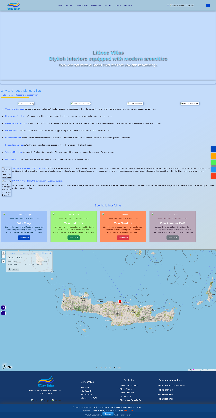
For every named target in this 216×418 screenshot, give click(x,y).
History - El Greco (127, 392)
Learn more (128, 410)
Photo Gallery (125, 396)
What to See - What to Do (130, 400)
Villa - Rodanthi (82, 5)
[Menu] (208, 5)
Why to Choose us (127, 389)
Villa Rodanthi (73, 223)
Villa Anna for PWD (172, 223)
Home (59, 5)
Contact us (128, 5)
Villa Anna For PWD (89, 398)
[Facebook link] (36, 400)
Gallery (118, 5)
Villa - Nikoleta (96, 5)
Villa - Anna (108, 5)
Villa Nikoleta (123, 223)
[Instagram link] (46, 400)
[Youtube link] (56, 400)
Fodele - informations (129, 385)
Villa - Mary (69, 5)
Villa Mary (24, 223)
